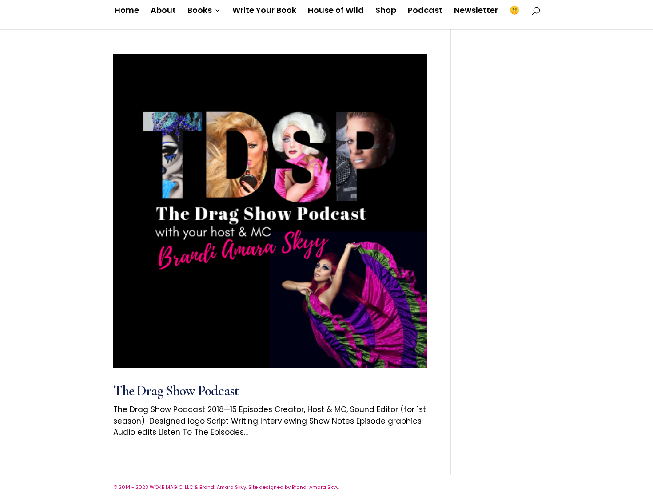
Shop (385, 11)
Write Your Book (264, 11)
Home (127, 11)
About (163, 11)
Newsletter (476, 11)
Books (199, 11)
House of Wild (336, 11)
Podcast (425, 11)
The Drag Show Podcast (176, 390)
